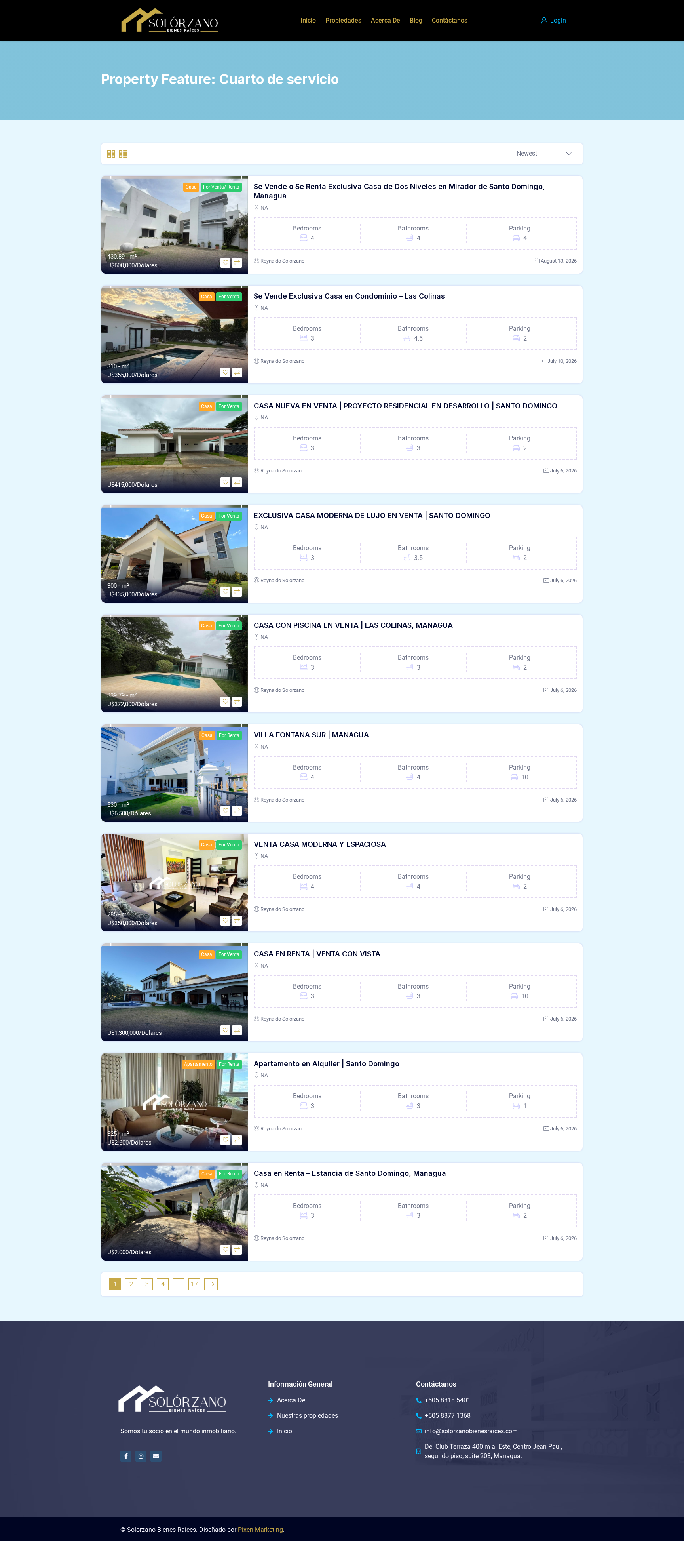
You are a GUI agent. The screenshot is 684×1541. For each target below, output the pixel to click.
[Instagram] (140, 1456)
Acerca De (385, 20)
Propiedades (343, 20)
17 (194, 1284)
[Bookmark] (225, 263)
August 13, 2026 (559, 261)
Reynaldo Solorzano (282, 261)
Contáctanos (449, 20)
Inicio (308, 20)
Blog (416, 20)
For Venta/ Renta (221, 187)
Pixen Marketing (260, 1529)
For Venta (228, 296)
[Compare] (237, 263)
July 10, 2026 (562, 361)
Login (557, 20)
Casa (191, 187)
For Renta (229, 735)
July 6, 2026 (563, 471)
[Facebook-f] (125, 1456)
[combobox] (544, 154)
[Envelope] (156, 1456)
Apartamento (198, 1064)
